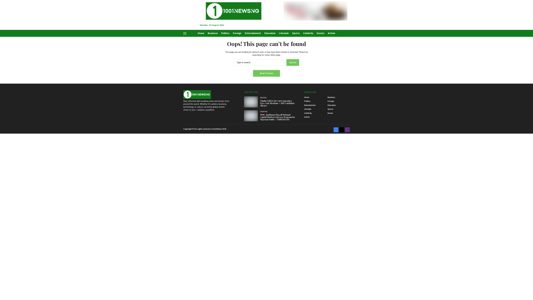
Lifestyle (307, 109)
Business (331, 97)
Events (330, 113)
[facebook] (306, 25)
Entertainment (309, 105)
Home (306, 97)
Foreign (331, 101)
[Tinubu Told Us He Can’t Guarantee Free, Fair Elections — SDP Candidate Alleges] (251, 102)
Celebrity (308, 113)
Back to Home (266, 73)
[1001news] (233, 11)
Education (332, 105)
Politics (307, 101)
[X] (312, 25)
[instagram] (318, 25)
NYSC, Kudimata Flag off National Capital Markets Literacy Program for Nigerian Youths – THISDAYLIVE (277, 117)
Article (307, 117)
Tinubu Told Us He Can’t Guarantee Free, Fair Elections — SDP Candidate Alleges (277, 103)
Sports (330, 109)
